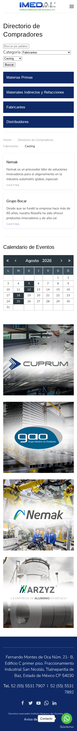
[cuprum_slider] (38, 359)
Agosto (33, 260)
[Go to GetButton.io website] (67, 726)
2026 (47, 260)
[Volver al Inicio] (38, 6)
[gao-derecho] (38, 437)
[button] (72, 6)
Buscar (9, 64)
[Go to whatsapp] (66, 718)
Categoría (12, 52)
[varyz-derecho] (38, 592)
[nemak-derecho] (38, 514)
